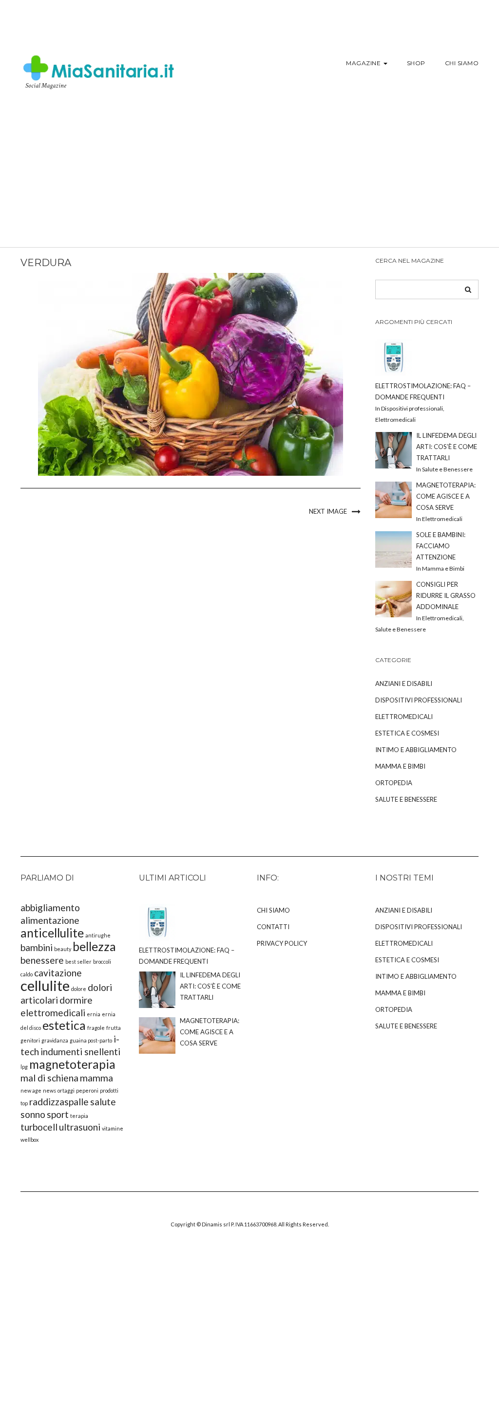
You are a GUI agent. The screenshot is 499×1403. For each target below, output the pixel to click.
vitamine (112, 1128)
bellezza (94, 946)
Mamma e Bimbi (400, 766)
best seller (78, 961)
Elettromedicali (404, 716)
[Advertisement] (249, 174)
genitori (30, 1040)
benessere (42, 960)
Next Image (328, 511)
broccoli (102, 961)
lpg (24, 1066)
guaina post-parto (91, 1040)
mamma (96, 1077)
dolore (78, 989)
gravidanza (54, 1040)
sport (58, 1114)
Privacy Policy (282, 943)
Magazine (364, 63)
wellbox (29, 1139)
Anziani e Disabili (403, 683)
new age (30, 1090)
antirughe (98, 935)
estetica (64, 1025)
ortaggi (66, 1090)
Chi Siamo (462, 63)
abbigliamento (50, 907)
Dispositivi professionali (418, 700)
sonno (32, 1114)
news (49, 1090)
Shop (416, 63)
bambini (36, 947)
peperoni (87, 1090)
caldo (26, 974)
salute (103, 1101)
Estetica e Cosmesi (407, 733)
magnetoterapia (72, 1064)
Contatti (273, 927)
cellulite (45, 985)
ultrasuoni (79, 1127)
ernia (93, 1014)
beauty (62, 949)
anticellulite (52, 933)
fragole (96, 1028)
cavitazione (58, 972)
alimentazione (49, 920)
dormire (76, 1000)
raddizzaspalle (59, 1101)
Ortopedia (393, 783)
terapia (79, 1116)
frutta (113, 1028)
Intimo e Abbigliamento (416, 750)
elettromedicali (52, 1012)
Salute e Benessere (406, 799)
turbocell (39, 1127)
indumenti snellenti (80, 1051)
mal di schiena (49, 1077)
